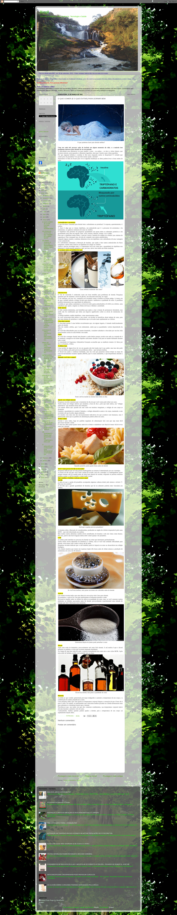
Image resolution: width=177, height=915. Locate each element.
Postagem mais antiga (113, 776)
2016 (43, 193)
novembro (46, 198)
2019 (43, 185)
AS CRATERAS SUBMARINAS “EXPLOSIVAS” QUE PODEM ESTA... (47, 323)
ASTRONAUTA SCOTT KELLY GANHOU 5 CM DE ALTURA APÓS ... (47, 391)
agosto (45, 206)
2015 (43, 464)
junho (45, 211)
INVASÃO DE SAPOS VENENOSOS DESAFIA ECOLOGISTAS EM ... (47, 312)
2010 (43, 477)
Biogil (44, 12)
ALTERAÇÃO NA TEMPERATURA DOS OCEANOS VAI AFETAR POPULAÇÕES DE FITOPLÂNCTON (79, 833)
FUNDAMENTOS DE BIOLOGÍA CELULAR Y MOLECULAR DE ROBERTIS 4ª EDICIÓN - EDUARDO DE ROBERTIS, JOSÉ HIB (88, 864)
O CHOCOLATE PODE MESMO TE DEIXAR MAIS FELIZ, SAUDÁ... (47, 290)
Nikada (96, 907)
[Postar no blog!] (90, 716)
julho (44, 209)
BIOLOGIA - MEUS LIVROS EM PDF (59, 792)
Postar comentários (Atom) (72, 780)
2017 (43, 190)
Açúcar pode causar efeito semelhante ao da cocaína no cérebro (68, 843)
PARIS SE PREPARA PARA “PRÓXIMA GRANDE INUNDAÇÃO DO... (47, 347)
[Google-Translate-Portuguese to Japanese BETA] (41, 104)
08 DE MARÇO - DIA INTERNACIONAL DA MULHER (47, 370)
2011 (43, 474)
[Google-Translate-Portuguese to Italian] (51, 100)
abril (44, 217)
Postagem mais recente (68, 776)
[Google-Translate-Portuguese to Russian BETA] (47, 104)
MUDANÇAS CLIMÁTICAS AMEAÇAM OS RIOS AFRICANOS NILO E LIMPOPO (73, 813)
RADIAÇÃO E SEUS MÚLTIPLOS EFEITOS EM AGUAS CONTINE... (47, 380)
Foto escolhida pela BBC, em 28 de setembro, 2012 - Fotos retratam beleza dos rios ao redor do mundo (73, 73)
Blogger (111, 907)
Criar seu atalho (43, 166)
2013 (43, 469)
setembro (46, 203)
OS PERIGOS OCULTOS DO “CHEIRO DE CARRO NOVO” (47, 235)
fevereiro (46, 458)
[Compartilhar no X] (92, 716)
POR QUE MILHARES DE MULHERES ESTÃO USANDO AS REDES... (47, 404)
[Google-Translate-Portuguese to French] (44, 100)
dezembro (46, 195)
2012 (43, 472)
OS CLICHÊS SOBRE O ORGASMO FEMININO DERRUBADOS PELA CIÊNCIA (72, 885)
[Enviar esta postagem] (84, 716)
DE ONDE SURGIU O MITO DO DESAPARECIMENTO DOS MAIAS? (47, 245)
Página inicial (91, 776)
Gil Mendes (41, 160)
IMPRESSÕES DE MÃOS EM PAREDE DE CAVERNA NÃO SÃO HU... (47, 359)
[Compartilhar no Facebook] (94, 716)
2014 (43, 466)
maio (44, 214)
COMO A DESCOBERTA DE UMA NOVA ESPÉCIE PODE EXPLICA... (47, 278)
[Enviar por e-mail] (88, 716)
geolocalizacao (43, 131)
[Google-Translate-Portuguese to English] (44, 104)
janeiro (45, 460)
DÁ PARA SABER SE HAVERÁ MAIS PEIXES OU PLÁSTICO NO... (47, 256)
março (45, 219)
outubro (45, 201)
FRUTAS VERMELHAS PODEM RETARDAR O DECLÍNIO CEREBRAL (69, 854)
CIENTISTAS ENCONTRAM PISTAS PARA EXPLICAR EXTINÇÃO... (47, 268)
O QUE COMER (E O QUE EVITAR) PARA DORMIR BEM (47, 225)
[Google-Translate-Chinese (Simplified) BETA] (41, 100)
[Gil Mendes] (40, 164)
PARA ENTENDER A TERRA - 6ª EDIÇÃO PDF (62, 823)
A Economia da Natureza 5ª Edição (58, 802)
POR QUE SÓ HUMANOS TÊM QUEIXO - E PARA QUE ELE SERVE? (47, 415)
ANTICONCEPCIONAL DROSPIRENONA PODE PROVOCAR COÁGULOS (71, 874)
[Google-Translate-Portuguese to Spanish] (51, 104)
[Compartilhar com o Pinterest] (96, 716)
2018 (43, 188)
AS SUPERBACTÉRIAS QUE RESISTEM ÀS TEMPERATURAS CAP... (47, 437)
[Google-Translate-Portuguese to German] (47, 100)
